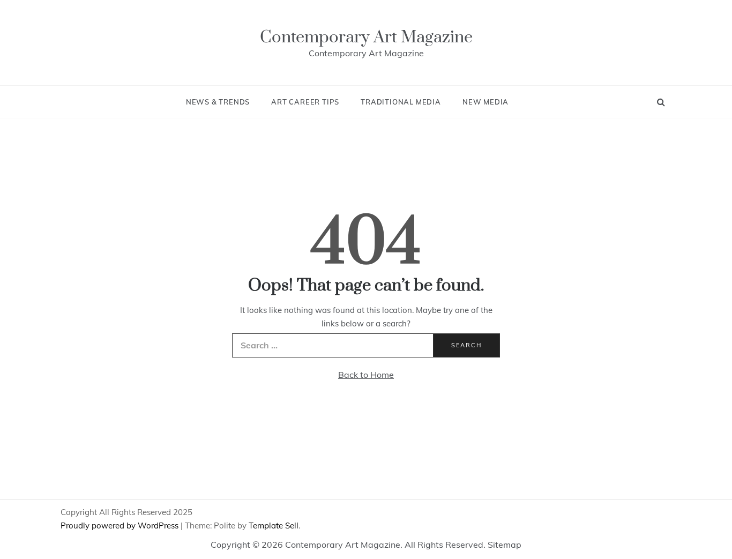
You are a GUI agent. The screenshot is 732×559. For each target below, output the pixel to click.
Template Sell (273, 525)
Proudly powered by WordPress (121, 525)
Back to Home (366, 374)
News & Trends (218, 102)
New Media (485, 102)
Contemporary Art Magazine (366, 37)
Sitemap (504, 544)
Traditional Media (401, 102)
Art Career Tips (305, 102)
